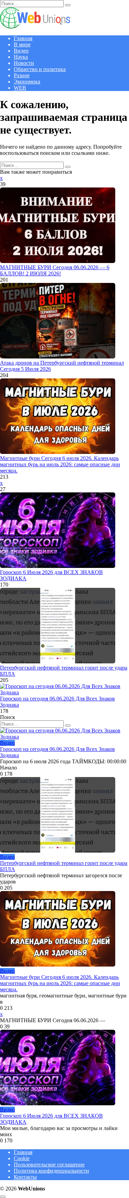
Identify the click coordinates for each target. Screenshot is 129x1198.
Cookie (22, 1158)
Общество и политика (40, 69)
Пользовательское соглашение (49, 1164)
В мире (22, 44)
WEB (20, 88)
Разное (22, 75)
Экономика (27, 81)
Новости (24, 63)
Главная (23, 38)
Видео (21, 51)
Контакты (25, 1177)
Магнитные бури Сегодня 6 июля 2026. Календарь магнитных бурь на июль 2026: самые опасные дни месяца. (60, 464)
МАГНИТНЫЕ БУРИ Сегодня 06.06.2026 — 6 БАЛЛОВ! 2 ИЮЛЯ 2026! (54, 270)
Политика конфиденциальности (51, 1171)
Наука (21, 57)
